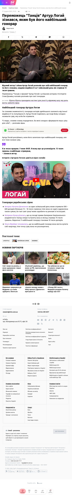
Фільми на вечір (33, 391)
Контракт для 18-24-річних (58, 370)
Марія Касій (10, 28)
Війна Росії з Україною (36, 358)
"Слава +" (12, 32)
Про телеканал (7, 338)
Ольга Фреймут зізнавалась (16, 224)
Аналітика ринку (11, 410)
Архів (49, 338)
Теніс (29, 415)
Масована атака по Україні (36, 371)
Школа (52, 391)
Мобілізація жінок (55, 368)
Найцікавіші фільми (34, 386)
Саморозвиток (54, 396)
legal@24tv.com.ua (27, 463)
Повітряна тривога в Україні (36, 368)
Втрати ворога (32, 376)
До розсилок (59, 431)
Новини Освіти (55, 384)
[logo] (12, 3)
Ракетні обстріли (33, 360)
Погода (8, 373)
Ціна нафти (9, 386)
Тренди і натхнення (12, 415)
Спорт (30, 407)
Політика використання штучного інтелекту (35, 333)
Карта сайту (51, 341)
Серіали (30, 396)
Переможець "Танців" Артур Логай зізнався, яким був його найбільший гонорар (43, 8)
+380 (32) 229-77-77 (15, 461)
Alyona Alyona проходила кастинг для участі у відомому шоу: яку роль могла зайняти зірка (35, 101)
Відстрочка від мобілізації (58, 373)
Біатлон (30, 417)
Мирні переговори (33, 365)
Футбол (30, 412)
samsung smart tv (42, 471)
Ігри (49, 344)
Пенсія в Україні (11, 401)
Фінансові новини (11, 391)
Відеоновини (10, 368)
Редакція (5, 332)
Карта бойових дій (33, 363)
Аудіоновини (10, 371)
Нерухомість (10, 407)
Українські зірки (13, 8)
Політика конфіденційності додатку (36, 336)
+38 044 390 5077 (43, 312)
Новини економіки (12, 384)
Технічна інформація (32, 346)
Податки (8, 398)
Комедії (30, 394)
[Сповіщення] (70, 3)
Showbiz (4, 8)
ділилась (22, 215)
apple (20, 471)
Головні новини (11, 360)
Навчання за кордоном (57, 398)
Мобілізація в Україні (57, 358)
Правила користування (9, 347)
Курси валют (10, 389)
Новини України (11, 363)
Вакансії (50, 332)
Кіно (29, 384)
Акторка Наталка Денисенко (16, 207)
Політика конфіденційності (33, 329)
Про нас (5, 329)
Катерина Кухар (11, 215)
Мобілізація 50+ (54, 365)
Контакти (51, 329)
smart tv (31, 471)
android (10, 471)
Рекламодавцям (7, 344)
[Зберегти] (63, 37)
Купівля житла (10, 412)
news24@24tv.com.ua (10, 312)
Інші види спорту (33, 420)
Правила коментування (32, 342)
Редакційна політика (9, 335)
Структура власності (54, 335)
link (38, 320)
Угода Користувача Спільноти (34, 339)
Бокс (29, 410)
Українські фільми (33, 389)
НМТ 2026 (52, 393)
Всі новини (10, 358)
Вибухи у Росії (32, 373)
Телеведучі (6, 341)
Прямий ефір (10, 365)
